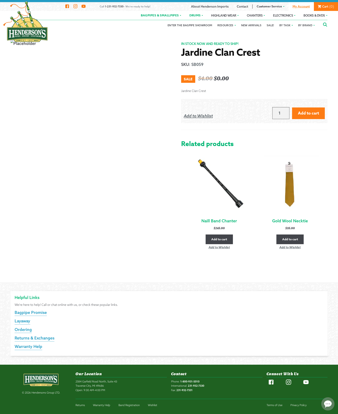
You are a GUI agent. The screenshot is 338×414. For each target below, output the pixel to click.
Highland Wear (223, 15)
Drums (195, 15)
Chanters (255, 15)
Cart (328, 6)
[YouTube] (83, 6)
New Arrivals (251, 25)
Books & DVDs (314, 15)
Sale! (270, 25)
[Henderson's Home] (41, 387)
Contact (242, 6)
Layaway (22, 320)
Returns (80, 405)
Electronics (283, 15)
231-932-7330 (196, 385)
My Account (301, 6)
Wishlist (152, 405)
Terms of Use (274, 405)
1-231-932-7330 (114, 6)
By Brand (305, 25)
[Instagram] (75, 6)
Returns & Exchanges (34, 338)
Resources (225, 25)
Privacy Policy (298, 405)
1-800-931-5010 (189, 381)
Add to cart (308, 113)
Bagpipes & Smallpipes (160, 15)
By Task (285, 25)
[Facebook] (67, 6)
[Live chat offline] (327, 403)
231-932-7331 (184, 390)
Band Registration (129, 405)
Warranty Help (28, 346)
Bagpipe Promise (31, 312)
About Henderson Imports (210, 6)
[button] (198, 116)
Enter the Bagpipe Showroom (190, 25)
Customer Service (269, 6)
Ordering (23, 329)
